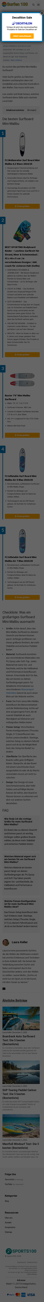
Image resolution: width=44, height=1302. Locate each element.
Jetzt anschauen (22, 36)
